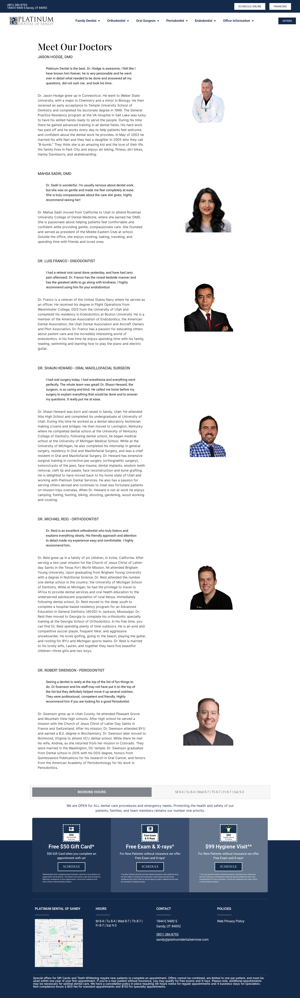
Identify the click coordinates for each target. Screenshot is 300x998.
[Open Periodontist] (186, 20)
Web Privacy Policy (230, 921)
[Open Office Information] (252, 20)
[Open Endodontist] (215, 20)
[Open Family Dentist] (99, 20)
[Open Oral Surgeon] (158, 20)
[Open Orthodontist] (128, 20)
